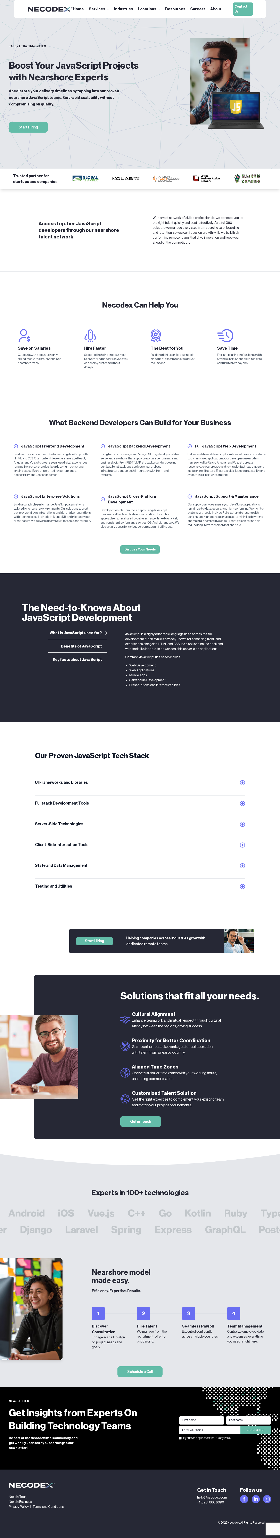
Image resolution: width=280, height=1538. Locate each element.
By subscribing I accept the (207, 1438)
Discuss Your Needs (140, 549)
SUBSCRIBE (255, 1430)
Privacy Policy (223, 1438)
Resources (175, 9)
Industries (123, 9)
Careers (197, 9)
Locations (147, 9)
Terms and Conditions (48, 1506)
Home (78, 9)
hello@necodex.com (212, 1497)
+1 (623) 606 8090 (210, 1502)
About (215, 9)
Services (97, 9)
